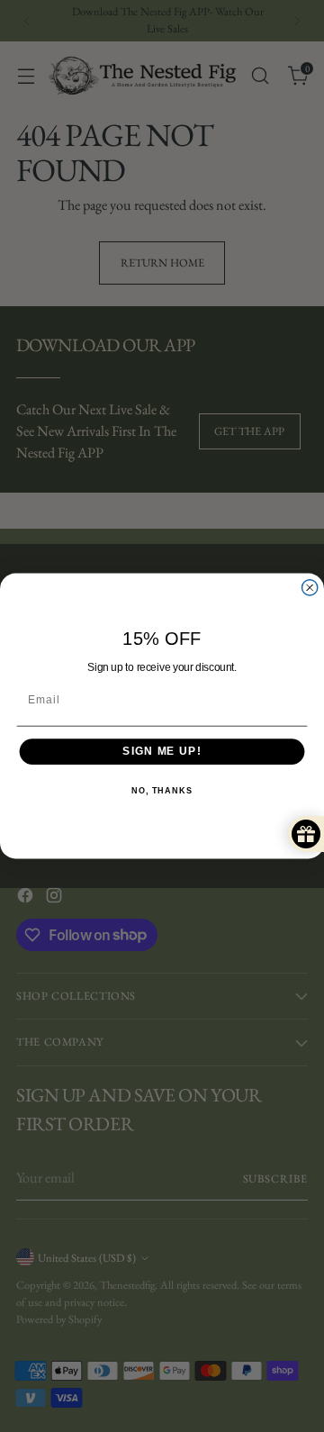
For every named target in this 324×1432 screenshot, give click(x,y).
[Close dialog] (310, 587)
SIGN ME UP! (161, 751)
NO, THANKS (162, 790)
